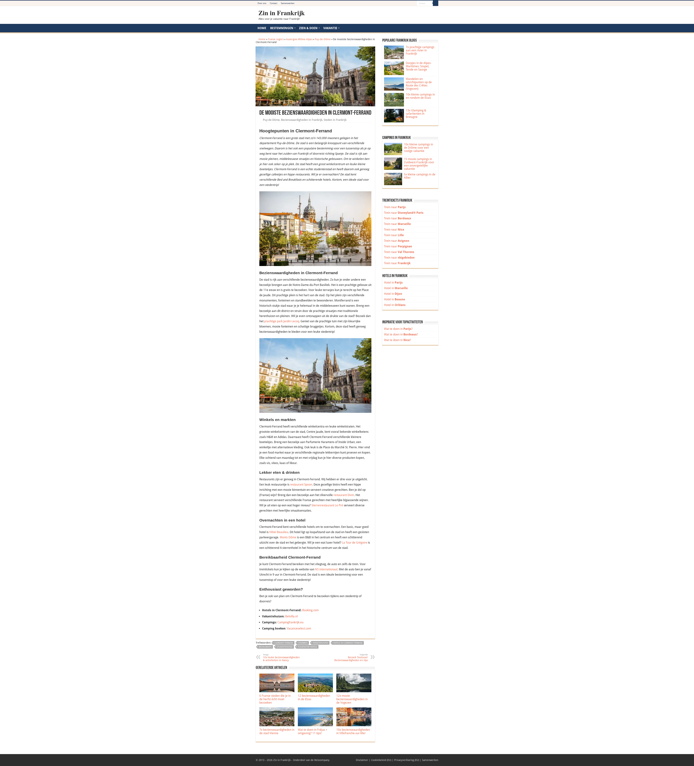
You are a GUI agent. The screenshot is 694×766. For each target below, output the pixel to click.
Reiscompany (321, 760)
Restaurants (265, 647)
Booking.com (310, 610)
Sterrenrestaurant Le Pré (327, 505)
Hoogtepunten (320, 643)
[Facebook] (403, 3)
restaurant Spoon (301, 484)
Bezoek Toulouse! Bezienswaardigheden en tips (351, 658)
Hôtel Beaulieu (278, 532)
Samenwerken (287, 3)
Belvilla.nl (291, 616)
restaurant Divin (343, 495)
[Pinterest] (407, 3)
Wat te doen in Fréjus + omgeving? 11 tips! (312, 731)
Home (261, 39)
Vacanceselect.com (299, 628)
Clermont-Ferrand (283, 643)
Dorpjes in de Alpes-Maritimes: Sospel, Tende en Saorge (418, 66)
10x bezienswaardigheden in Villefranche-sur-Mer (353, 731)
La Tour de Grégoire (354, 542)
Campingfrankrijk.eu (290, 622)
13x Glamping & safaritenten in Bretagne (416, 114)
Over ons (262, 3)
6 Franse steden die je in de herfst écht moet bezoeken (275, 699)
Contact (273, 3)
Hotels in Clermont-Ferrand (348, 643)
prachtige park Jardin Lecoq (281, 321)
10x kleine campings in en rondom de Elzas (420, 96)
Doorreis (303, 643)
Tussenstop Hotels (307, 647)
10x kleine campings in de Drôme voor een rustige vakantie (418, 148)
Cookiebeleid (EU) (381, 760)
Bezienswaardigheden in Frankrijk (301, 120)
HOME (262, 28)
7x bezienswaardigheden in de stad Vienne (276, 731)
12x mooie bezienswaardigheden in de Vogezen (352, 699)
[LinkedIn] (410, 3)
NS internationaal (326, 569)
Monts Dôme (288, 537)
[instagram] (414, 3)
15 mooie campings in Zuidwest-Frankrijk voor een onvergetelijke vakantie (419, 164)
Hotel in (393, 282)
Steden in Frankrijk (335, 120)
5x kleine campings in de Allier (419, 176)
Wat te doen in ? (398, 329)
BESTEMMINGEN (281, 28)
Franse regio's (276, 39)
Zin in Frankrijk (281, 12)
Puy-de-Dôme (323, 39)
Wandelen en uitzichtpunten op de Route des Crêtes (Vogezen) (419, 83)
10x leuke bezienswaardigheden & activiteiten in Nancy (281, 658)
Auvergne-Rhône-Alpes (299, 39)
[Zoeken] (435, 3)
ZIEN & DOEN (308, 28)
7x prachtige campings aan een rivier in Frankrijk (420, 50)
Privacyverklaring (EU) (406, 760)
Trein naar (395, 207)
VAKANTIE (330, 28)
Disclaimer (362, 760)
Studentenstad (285, 647)
